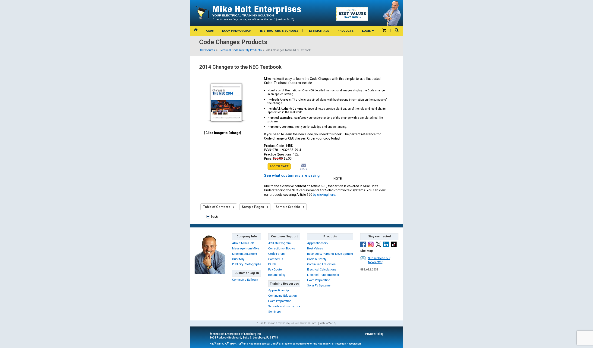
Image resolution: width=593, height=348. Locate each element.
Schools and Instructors (284, 306)
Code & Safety (316, 259)
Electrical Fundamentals (323, 275)
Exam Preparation (279, 301)
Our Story (238, 259)
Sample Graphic (288, 207)
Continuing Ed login (245, 279)
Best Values (315, 248)
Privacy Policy (374, 334)
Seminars (274, 311)
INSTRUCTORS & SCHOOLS (279, 30)
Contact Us (275, 259)
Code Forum (276, 253)
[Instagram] (371, 244)
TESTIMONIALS (318, 30)
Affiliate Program (279, 243)
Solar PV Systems (319, 285)
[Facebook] (363, 244)
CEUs (210, 30)
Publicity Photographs (246, 264)
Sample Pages (253, 207)
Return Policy (276, 275)
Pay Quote (275, 269)
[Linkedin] (386, 244)
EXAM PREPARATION (237, 30)
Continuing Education (282, 295)
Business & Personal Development (330, 253)
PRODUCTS (345, 30)
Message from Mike (245, 248)
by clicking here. (324, 194)
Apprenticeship (278, 290)
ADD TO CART (279, 166)
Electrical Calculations (321, 269)
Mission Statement (244, 253)
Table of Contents (217, 207)
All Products (207, 50)
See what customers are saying (292, 175)
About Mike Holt (243, 243)
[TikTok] (394, 244)
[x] (378, 244)
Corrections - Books (281, 248)
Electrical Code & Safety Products (240, 50)
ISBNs (272, 264)
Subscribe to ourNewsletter (379, 260)
